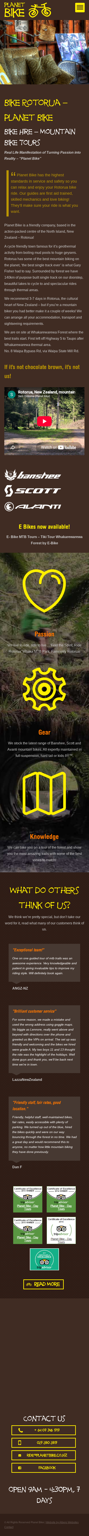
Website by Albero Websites (62, 1522)
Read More (47, 1284)
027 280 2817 (47, 1442)
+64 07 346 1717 (47, 1430)
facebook (47, 1468)
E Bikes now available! (44, 527)
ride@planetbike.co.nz (47, 1455)
